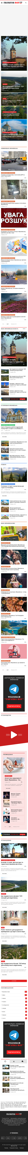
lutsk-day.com (8, 1104)
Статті (3, 1018)
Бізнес (3, 1011)
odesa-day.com (11, 1103)
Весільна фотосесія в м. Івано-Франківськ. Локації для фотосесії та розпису (12, 569)
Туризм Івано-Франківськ (9, 62)
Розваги (4, 1001)
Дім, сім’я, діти (5, 590)
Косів (4, 98)
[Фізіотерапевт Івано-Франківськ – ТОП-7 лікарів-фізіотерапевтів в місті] (6, 811)
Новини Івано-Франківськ (8, 201)
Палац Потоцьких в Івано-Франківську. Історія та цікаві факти (18, 449)
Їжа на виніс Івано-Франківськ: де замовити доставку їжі (13, 663)
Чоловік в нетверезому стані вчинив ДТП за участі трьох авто (13, 175)
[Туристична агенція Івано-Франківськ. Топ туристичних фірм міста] (14, 627)
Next (10, 826)
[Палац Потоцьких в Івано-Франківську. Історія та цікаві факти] (5, 450)
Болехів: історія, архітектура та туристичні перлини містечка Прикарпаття (13, 65)
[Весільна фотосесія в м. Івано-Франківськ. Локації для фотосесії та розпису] (14, 557)
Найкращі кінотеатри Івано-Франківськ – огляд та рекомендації (13, 592)
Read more (4, 436)
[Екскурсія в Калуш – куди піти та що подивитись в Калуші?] (5, 516)
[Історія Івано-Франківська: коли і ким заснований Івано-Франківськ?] (5, 443)
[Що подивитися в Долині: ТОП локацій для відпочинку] (5, 371)
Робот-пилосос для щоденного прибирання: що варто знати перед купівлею (13, 931)
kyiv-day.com (23, 1102)
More (24, 328)
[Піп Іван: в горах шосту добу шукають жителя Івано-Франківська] (14, 303)
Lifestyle (4, 1008)
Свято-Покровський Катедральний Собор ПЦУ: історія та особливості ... (12, 427)
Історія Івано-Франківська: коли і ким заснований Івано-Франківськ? (18, 442)
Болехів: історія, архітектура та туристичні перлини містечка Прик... (13, 361)
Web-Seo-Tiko (14, 1145)
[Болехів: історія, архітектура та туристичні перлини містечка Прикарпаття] (14, 53)
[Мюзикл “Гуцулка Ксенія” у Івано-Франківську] (6, 795)
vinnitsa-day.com (18, 1106)
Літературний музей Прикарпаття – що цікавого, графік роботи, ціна (17, 508)
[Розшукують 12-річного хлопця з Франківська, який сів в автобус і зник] (14, 218)
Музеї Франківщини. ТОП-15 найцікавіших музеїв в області (18, 456)
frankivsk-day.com (9, 1105)
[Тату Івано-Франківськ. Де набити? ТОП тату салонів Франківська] (6, 819)
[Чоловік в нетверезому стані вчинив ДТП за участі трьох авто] (14, 161)
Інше (3, 927)
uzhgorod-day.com (9, 1106)
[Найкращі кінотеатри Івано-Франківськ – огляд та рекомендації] (14, 580)
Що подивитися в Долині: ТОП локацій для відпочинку (13, 87)
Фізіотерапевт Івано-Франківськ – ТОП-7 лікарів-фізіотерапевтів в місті (17, 810)
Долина (5, 84)
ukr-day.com (17, 1102)
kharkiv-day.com (19, 1103)
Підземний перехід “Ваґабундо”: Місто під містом (16, 802)
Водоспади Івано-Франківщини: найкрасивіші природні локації (11, 114)
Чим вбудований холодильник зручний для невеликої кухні (17, 1089)
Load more (14, 980)
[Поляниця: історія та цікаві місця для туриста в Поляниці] (14, 474)
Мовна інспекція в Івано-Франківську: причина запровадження (13, 260)
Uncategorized (5, 1005)
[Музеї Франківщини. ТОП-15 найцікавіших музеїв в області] (5, 457)
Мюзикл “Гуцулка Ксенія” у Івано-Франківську (15, 794)
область (16, 1138)
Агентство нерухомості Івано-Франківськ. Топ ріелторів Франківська (13, 779)
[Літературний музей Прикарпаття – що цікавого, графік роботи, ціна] (5, 509)
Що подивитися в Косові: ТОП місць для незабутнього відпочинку (13, 101)
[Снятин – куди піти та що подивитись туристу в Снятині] (5, 392)
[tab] (5, 1061)
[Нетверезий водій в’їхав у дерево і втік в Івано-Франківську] (14, 189)
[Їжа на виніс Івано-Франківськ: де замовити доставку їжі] (14, 651)
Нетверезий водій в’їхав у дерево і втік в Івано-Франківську (13, 204)
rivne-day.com (15, 1104)
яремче (9, 1138)
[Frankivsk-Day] (13, 2)
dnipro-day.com (4, 1103)
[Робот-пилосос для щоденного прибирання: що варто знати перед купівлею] (14, 918)
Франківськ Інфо (6, 566)
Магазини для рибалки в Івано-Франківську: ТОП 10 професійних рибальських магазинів (13, 545)
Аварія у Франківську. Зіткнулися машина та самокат (13, 289)
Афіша (3, 995)
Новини (4, 998)
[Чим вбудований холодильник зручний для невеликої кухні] (6, 1090)
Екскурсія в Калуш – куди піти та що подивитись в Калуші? (18, 515)
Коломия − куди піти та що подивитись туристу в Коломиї (18, 384)
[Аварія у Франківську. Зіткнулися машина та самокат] (14, 274)
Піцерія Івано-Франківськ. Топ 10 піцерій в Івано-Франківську (12, 616)
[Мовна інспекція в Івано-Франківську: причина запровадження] (14, 246)
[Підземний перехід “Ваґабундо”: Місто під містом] (6, 803)
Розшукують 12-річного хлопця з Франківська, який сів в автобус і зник (13, 232)
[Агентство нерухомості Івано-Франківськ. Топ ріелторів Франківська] (14, 765)
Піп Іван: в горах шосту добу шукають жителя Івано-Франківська (13, 317)
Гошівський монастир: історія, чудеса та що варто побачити (13, 135)
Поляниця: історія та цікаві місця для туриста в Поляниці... (12, 486)
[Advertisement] (14, 21)
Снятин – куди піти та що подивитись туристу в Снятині (18, 391)
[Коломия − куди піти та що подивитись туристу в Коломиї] (5, 385)
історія (3, 1138)
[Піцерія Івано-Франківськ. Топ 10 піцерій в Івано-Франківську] (14, 604)
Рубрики (4, 1015)
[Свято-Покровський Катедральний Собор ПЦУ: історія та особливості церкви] (14, 415)
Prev (5, 826)
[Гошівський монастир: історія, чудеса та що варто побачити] (5, 502)
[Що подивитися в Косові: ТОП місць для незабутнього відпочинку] (5, 378)
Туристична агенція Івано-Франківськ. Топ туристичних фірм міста (12, 640)
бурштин (23, 1138)
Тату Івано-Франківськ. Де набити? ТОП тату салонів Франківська (16, 818)
